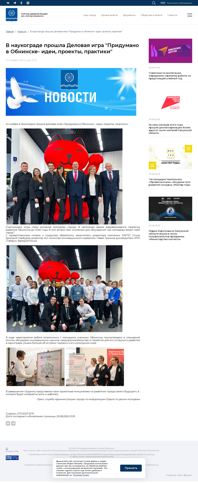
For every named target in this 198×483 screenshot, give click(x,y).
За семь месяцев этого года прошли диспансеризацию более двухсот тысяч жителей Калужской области (170, 128)
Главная (10, 31)
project (188, 475)
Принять (131, 468)
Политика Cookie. (81, 475)
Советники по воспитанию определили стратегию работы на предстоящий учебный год (170, 76)
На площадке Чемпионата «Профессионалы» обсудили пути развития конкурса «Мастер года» (170, 182)
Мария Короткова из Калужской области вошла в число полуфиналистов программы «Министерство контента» (169, 235)
